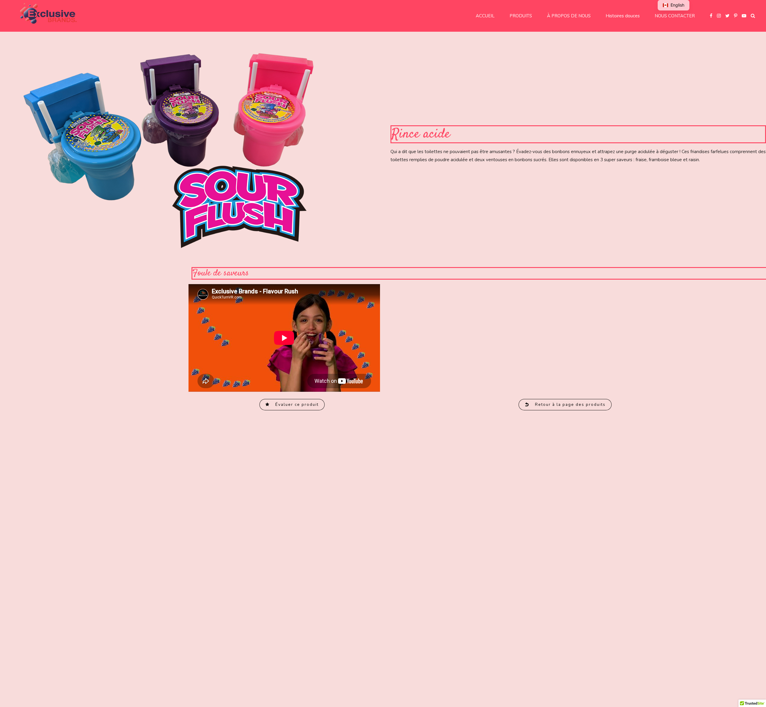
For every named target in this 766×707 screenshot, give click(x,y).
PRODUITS (521, 16)
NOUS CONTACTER (675, 16)
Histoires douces (623, 16)
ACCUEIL (485, 16)
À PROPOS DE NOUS (569, 16)
